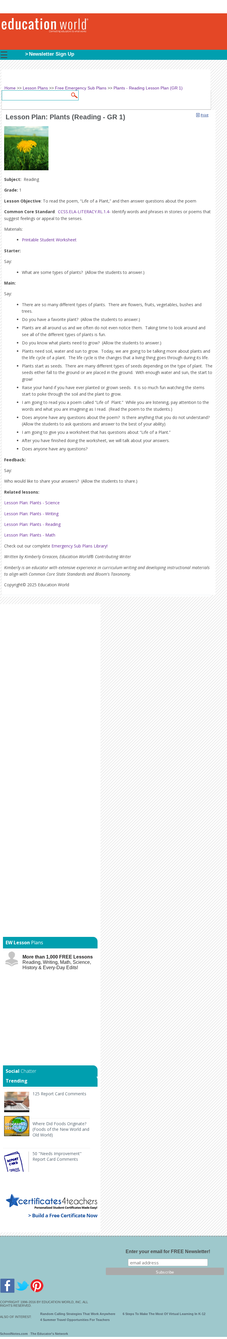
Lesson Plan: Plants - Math (29, 535)
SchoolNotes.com (14, 1333)
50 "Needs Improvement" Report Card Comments (57, 1156)
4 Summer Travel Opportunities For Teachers (75, 1320)
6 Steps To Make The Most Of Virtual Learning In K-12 (164, 1314)
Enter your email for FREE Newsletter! (168, 1251)
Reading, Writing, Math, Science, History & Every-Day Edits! (57, 962)
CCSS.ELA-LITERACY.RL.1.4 (83, 211)
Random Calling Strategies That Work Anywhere (77, 1314)
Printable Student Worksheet (49, 240)
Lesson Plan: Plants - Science (32, 502)
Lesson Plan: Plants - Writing (31, 513)
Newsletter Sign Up (51, 54)
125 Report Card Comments (59, 1093)
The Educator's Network (49, 1333)
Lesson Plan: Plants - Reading (32, 524)
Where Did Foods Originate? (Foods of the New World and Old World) (61, 1129)
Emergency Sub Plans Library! (79, 546)
